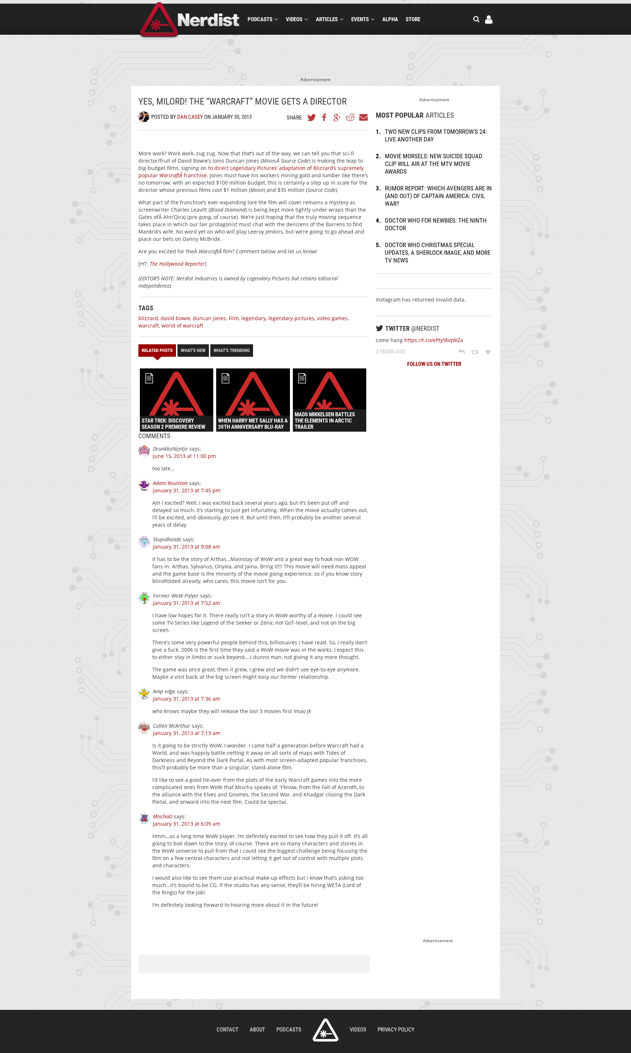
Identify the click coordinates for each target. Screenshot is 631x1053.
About (257, 1029)
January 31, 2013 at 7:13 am (186, 733)
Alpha (390, 19)
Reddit (350, 117)
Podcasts (260, 19)
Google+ (337, 117)
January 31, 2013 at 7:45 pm (187, 490)
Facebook (324, 117)
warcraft (148, 325)
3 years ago (390, 351)
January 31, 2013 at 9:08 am (186, 546)
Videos (294, 19)
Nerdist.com (326, 1030)
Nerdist (189, 20)
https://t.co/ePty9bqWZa (433, 340)
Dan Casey (190, 117)
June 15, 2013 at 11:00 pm (184, 455)
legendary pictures (291, 318)
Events (360, 19)
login (489, 19)
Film (234, 318)
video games (332, 318)
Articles (327, 19)
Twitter (312, 117)
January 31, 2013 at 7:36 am (186, 698)
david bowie (175, 318)
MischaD (162, 816)
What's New (193, 350)
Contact (227, 1029)
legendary (253, 318)
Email (363, 117)
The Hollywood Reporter (177, 263)
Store (413, 19)
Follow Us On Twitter (434, 364)
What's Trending (232, 350)
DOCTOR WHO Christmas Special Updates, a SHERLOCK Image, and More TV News (437, 252)
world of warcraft (182, 325)
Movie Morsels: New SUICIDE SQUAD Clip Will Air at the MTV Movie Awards (433, 163)
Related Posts (157, 350)
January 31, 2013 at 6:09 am (186, 823)
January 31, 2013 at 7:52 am (186, 602)
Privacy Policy (396, 1029)
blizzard (148, 318)
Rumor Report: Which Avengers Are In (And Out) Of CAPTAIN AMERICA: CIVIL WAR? (438, 196)
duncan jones (209, 318)
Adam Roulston (170, 483)
